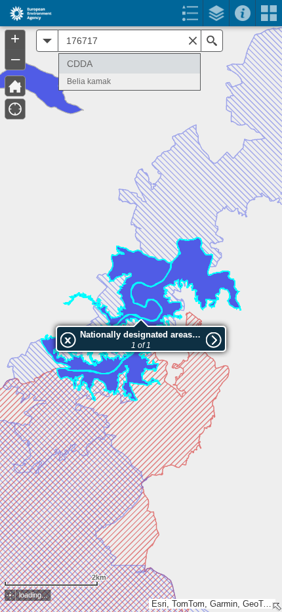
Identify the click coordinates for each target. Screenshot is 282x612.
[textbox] (129, 41)
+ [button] (15, 38)
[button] (10, 595)
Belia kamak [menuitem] (89, 81)
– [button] (15, 58)
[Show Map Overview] (277, 606)
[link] (26, 13)
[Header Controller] (141, 13)
